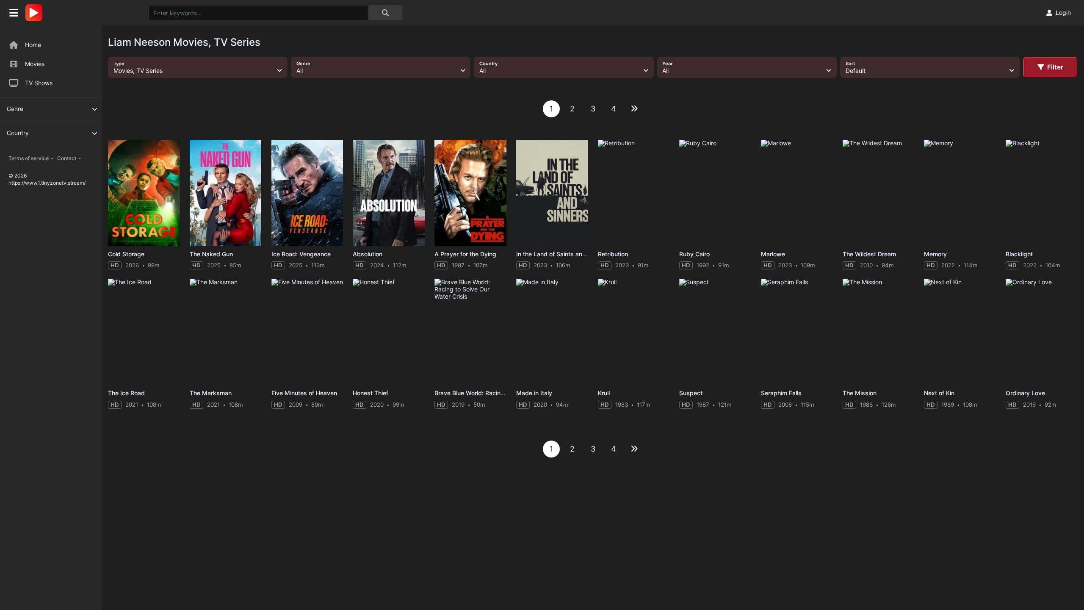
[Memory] (960, 193)
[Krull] (634, 332)
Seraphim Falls (781, 392)
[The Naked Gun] (226, 193)
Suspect (690, 392)
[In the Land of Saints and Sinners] (552, 193)
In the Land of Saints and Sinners (562, 254)
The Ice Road (126, 392)
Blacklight (1019, 254)
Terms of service (28, 158)
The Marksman (211, 392)
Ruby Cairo (694, 254)
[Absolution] (389, 193)
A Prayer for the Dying (465, 254)
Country (18, 132)
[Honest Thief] (389, 332)
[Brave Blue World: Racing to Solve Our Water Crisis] (470, 332)
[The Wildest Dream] (879, 193)
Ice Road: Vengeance (301, 254)
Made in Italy (534, 392)
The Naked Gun (211, 254)
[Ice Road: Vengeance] (307, 193)
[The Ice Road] (144, 332)
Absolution (367, 254)
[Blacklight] (1042, 193)
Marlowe (773, 254)
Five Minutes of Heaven (304, 392)
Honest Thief (370, 392)
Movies (34, 63)
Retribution (613, 254)
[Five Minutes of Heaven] (307, 332)
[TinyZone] (36, 12)
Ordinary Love (1025, 392)
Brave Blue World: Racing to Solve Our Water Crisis (505, 392)
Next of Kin (939, 392)
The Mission (860, 392)
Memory (935, 254)
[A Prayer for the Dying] (470, 193)
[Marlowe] (797, 193)
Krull (604, 392)
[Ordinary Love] (1042, 332)
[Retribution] (634, 193)
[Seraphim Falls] (797, 332)
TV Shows (39, 82)
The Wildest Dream (869, 254)
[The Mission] (879, 332)
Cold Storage (126, 254)
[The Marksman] (226, 332)
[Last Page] (634, 108)
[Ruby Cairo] (715, 193)
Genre (15, 108)
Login (1063, 12)
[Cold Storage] (144, 193)
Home (33, 44)
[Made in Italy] (552, 332)
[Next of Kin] (960, 332)
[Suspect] (715, 332)
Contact (66, 158)
